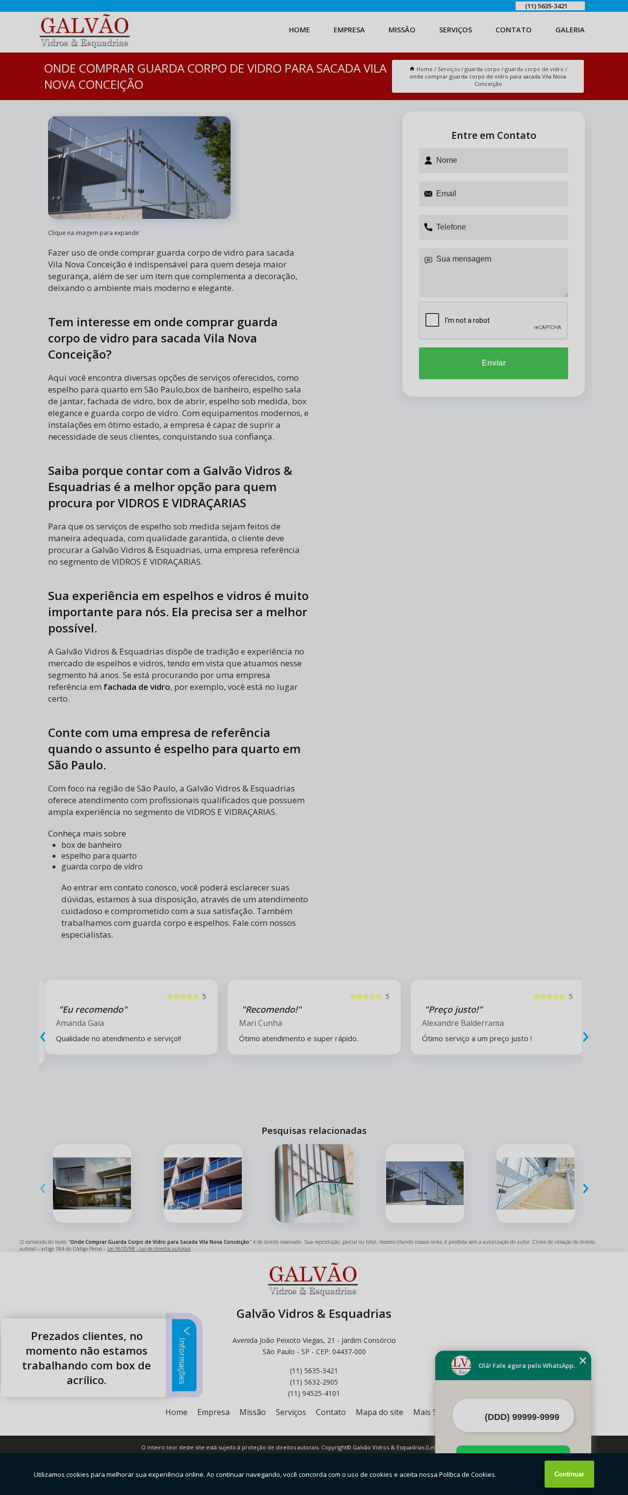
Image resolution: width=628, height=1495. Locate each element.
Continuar (569, 1474)
